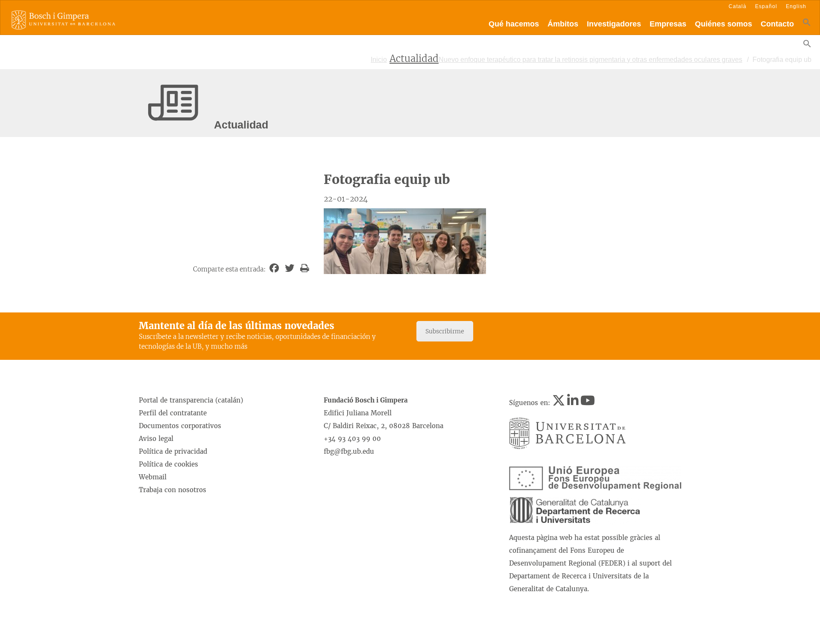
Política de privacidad (173, 451)
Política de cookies (168, 464)
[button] (806, 24)
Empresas (668, 24)
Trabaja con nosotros (172, 490)
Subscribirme (444, 331)
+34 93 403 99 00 (352, 439)
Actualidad (414, 58)
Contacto (777, 24)
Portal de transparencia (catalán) (191, 400)
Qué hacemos (514, 24)
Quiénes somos (723, 24)
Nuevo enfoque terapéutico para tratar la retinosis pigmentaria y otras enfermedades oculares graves (590, 59)
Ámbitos (563, 24)
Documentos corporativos (180, 426)
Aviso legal (156, 439)
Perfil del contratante (173, 413)
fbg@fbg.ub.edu (349, 451)
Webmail (153, 477)
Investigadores (614, 24)
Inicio (379, 59)
